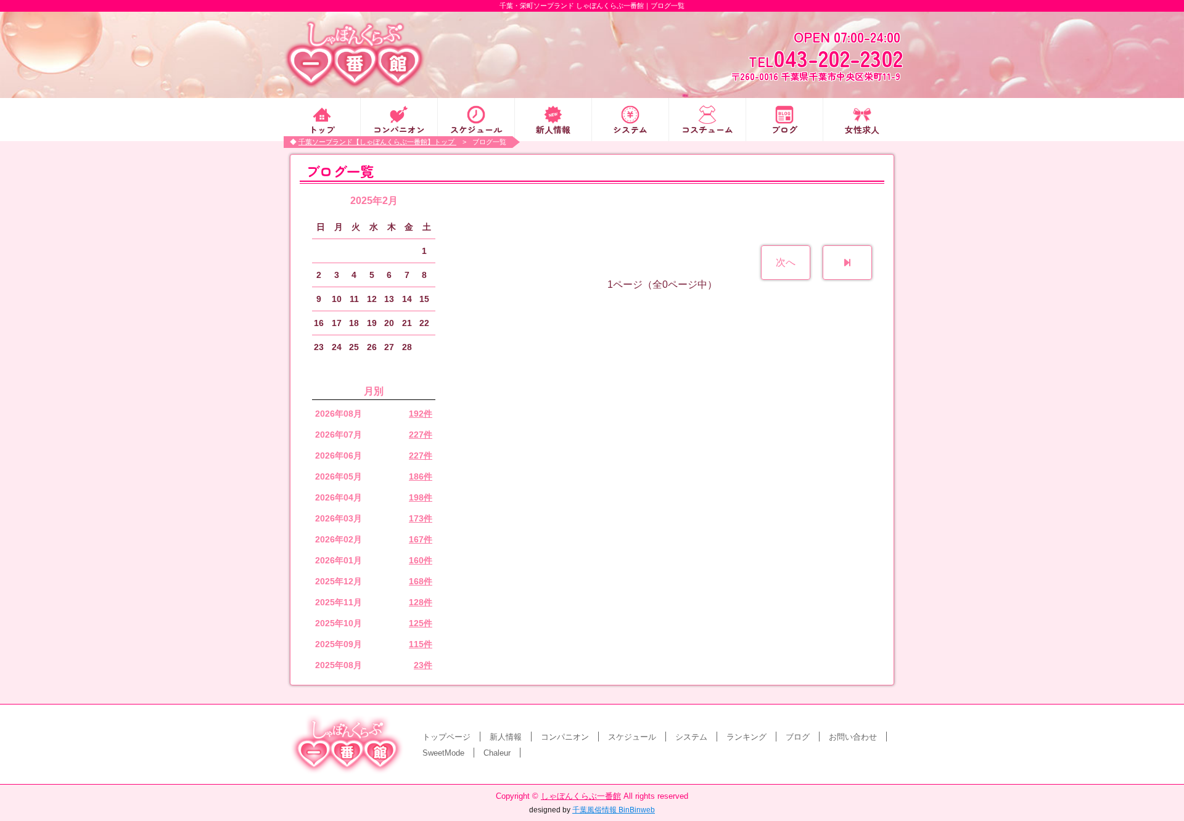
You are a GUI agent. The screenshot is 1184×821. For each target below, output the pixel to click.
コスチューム (707, 128)
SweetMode (443, 753)
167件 (420, 539)
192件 (420, 414)
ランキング (746, 736)
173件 (420, 518)
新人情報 (553, 128)
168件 (420, 581)
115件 (420, 644)
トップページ (446, 736)
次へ (786, 262)
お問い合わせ (853, 736)
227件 (420, 434)
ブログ (784, 128)
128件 (420, 602)
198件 (420, 497)
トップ (322, 128)
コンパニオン (399, 128)
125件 (420, 623)
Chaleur (497, 753)
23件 (423, 665)
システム (630, 128)
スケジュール (476, 128)
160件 (420, 560)
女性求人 (862, 128)
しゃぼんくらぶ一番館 (581, 796)
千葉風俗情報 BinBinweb (613, 810)
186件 (420, 476)
